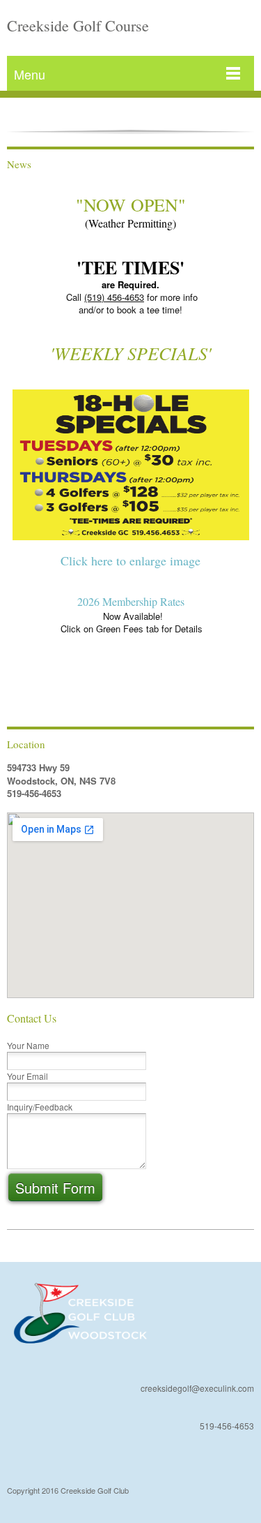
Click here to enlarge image (130, 560)
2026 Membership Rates (130, 601)
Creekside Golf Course (78, 25)
